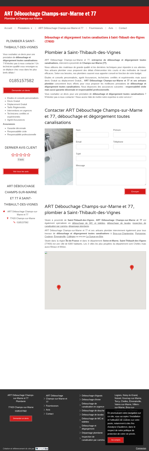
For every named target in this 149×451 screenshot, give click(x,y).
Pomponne (140, 233)
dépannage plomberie (79, 226)
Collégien (71, 236)
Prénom (117, 130)
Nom (78, 130)
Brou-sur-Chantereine (123, 233)
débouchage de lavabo (118, 223)
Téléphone (118, 142)
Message (80, 165)
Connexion (141, 448)
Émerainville (60, 236)
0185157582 (21, 80)
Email (78, 142)
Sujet (78, 153)
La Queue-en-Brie (94, 236)
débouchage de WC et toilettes (88, 223)
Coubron (49, 236)
